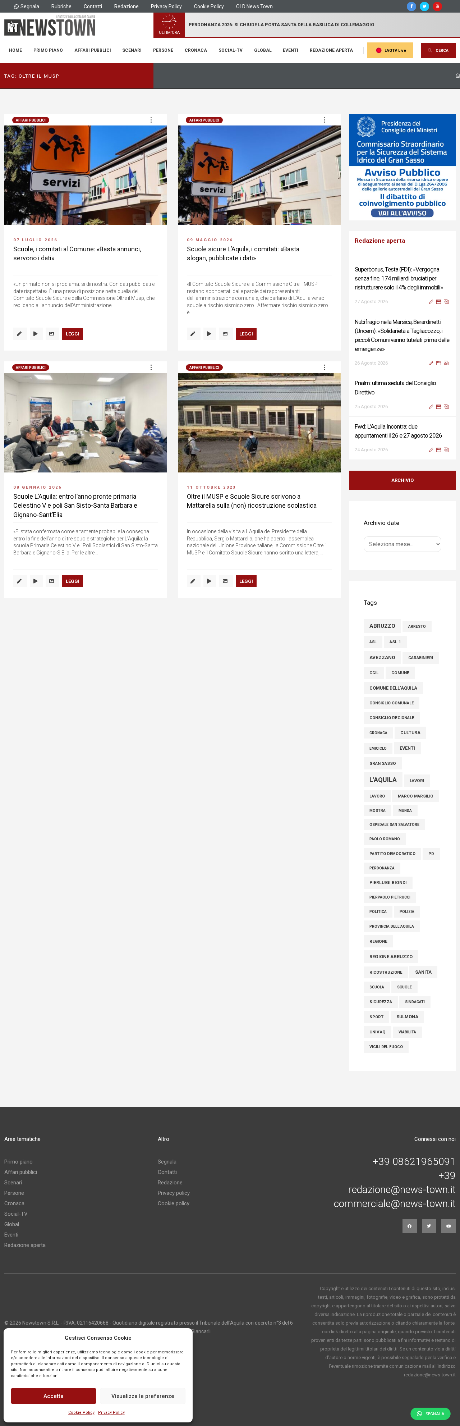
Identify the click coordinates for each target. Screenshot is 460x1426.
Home (15, 50)
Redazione (126, 6)
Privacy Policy (111, 1412)
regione (378, 941)
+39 (447, 1175)
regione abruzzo (391, 956)
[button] (151, 119)
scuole (404, 987)
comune (400, 672)
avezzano (382, 657)
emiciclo (378, 748)
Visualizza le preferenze (142, 1396)
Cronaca (196, 50)
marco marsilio (415, 796)
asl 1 (395, 641)
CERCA (442, 50)
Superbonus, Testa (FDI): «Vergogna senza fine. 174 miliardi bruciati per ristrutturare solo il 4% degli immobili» (399, 278)
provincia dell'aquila (391, 926)
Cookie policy (173, 1203)
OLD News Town (254, 6)
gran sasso (382, 763)
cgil (373, 673)
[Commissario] (402, 167)
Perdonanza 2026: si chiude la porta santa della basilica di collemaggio (281, 24)
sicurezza (380, 1002)
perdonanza (382, 868)
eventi (407, 748)
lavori (417, 780)
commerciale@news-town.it (395, 1203)
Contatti (93, 6)
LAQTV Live (395, 50)
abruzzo (382, 626)
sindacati (415, 1002)
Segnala (29, 6)
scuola (376, 987)
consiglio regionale (391, 718)
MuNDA (405, 811)
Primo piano (48, 50)
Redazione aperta (331, 50)
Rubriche (61, 6)
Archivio (402, 480)
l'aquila (383, 779)
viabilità (407, 1032)
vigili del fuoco (386, 1047)
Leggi (72, 334)
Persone (163, 50)
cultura (410, 732)
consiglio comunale (391, 703)
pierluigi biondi (388, 882)
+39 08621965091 (414, 1161)
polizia (407, 911)
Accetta (53, 1396)
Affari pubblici (92, 50)
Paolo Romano (384, 839)
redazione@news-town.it (402, 1189)
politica (378, 911)
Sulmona (407, 1016)
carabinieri (420, 657)
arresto (417, 627)
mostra (377, 811)
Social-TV (230, 50)
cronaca (378, 733)
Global (263, 50)
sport (376, 1017)
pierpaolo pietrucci (389, 897)
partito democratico (392, 853)
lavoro (377, 796)
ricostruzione (385, 972)
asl (373, 642)
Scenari (132, 50)
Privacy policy (174, 1193)
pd (431, 853)
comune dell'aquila (393, 688)
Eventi (290, 50)
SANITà (423, 972)
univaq (377, 1031)
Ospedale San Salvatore (394, 825)
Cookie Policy (81, 1412)
